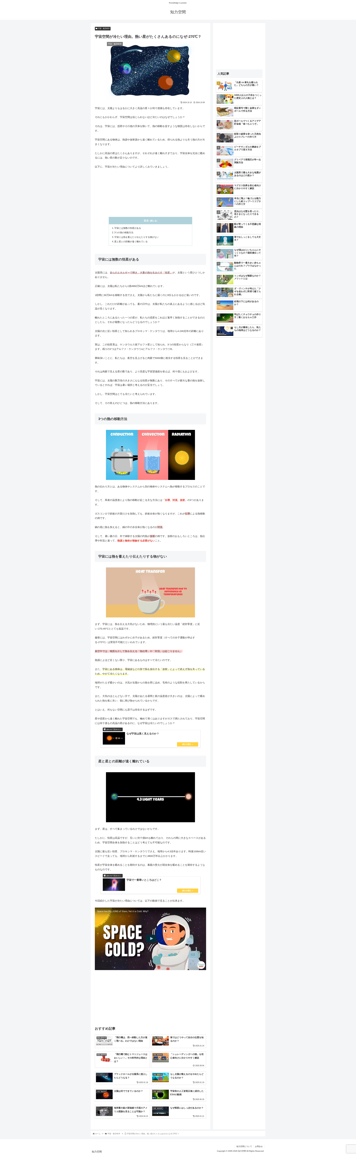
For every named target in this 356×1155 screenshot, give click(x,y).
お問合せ (259, 1146)
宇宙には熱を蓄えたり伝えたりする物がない (136, 237)
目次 (146, 220)
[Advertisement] (150, 193)
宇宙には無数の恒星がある (127, 228)
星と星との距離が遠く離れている (131, 241)
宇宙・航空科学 (104, 28)
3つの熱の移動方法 (123, 232)
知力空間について (244, 1146)
